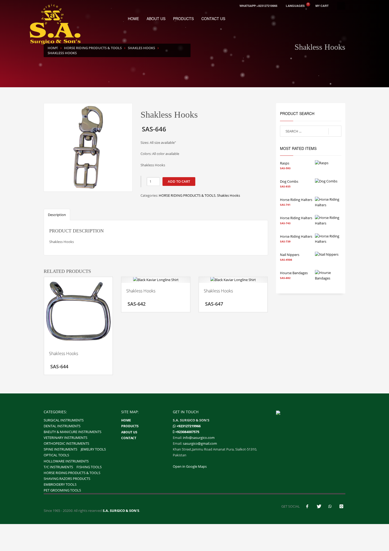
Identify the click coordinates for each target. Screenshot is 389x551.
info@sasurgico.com (199, 437)
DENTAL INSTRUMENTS (62, 426)
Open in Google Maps (190, 466)
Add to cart (179, 181)
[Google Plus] (341, 506)
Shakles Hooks (228, 195)
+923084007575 (187, 431)
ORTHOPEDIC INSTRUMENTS (66, 443)
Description (57, 214)
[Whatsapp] (174, 426)
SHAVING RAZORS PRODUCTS (67, 478)
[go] (334, 131)
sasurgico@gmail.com (200, 443)
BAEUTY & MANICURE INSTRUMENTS (72, 431)
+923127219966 (189, 426)
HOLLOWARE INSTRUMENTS (66, 461)
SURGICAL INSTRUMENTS (64, 420)
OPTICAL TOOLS (56, 455)
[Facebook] (307, 506)
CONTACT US (213, 18)
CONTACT (128, 438)
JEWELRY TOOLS (93, 449)
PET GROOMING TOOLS (62, 490)
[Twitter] (319, 506)
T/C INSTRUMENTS (58, 467)
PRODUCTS (183, 18)
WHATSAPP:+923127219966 (258, 6)
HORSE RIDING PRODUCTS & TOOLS (187, 195)
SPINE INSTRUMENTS (60, 449)
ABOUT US (156, 18)
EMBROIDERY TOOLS (60, 484)
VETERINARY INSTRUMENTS (65, 437)
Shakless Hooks (62, 52)
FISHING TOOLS (89, 467)
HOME (133, 18)
